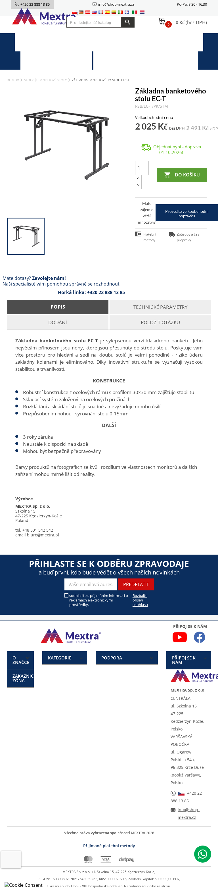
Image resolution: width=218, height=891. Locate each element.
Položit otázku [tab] (160, 322)
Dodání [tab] (57, 322)
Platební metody (149, 237)
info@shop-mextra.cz (116, 4)
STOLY (116, 42)
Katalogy (66, 60)
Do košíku (182, 174)
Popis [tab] (58, 306)
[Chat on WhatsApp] (202, 854)
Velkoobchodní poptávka (155, 60)
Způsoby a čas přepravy (188, 237)
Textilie (180, 42)
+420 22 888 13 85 (106, 292)
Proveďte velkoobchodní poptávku (187, 213)
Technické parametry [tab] (160, 307)
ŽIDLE (54, 42)
